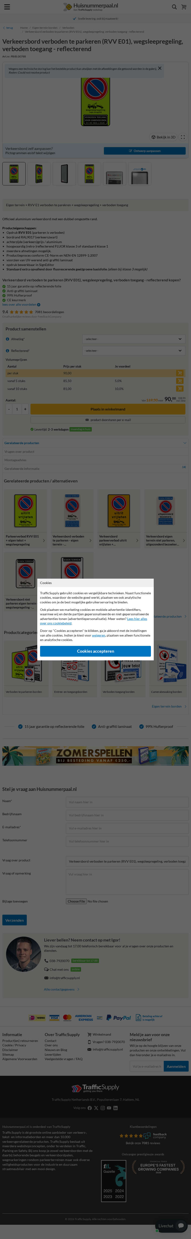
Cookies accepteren (95, 651)
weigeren (98, 635)
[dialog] (95, 619)
